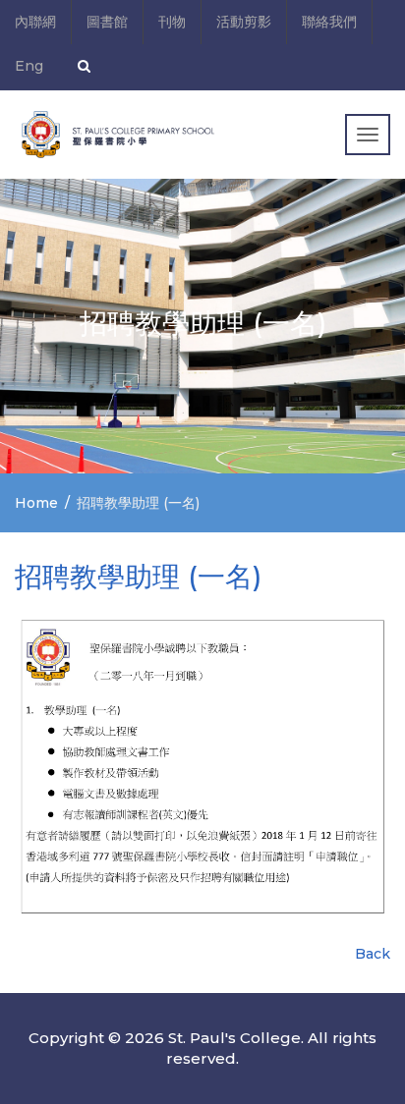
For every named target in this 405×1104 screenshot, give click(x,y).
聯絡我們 (329, 21)
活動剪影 (243, 21)
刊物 (172, 21)
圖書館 (107, 21)
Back (372, 954)
